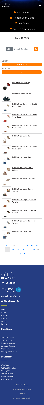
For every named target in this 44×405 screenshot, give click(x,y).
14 (13, 249)
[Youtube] (11, 283)
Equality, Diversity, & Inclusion (22, 389)
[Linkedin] (3, 283)
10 (27, 245)
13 (8, 249)
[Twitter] (7, 283)
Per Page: (6, 68)
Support (22, 393)
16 (23, 249)
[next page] (25, 254)
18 (34, 249)
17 (29, 249)
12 (37, 245)
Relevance (21, 64)
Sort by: (6, 61)
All (8, 49)
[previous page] (6, 245)
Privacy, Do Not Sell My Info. (22, 398)
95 (20, 254)
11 (32, 245)
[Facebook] (14, 283)
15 (21, 72)
